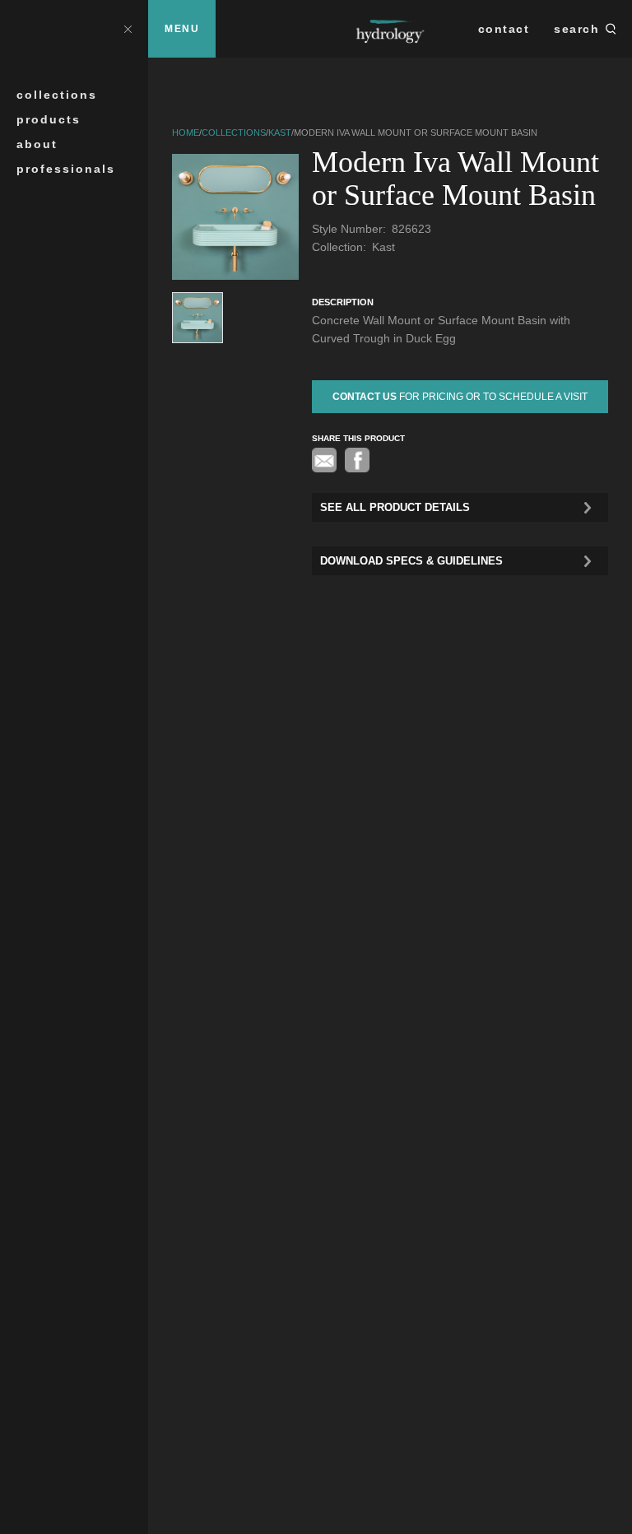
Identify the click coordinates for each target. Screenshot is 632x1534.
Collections (56, 94)
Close (127, 28)
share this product (358, 438)
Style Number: (350, 228)
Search (576, 28)
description (343, 302)
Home (185, 132)
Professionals (65, 168)
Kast (279, 132)
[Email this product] (324, 460)
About (37, 144)
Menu (182, 29)
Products (48, 119)
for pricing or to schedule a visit (460, 396)
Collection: (340, 246)
